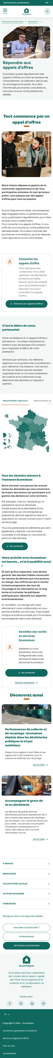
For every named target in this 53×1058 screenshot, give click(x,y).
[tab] (15, 401)
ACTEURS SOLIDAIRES (13, 894)
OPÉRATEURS (9, 904)
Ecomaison (26, 961)
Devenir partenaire (25, 683)
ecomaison (26, 11)
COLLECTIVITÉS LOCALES (15, 884)
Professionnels (26, 936)
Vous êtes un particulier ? (26, 927)
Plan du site (9, 1046)
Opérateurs (33, 22)
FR (47, 3)
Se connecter (47, 11)
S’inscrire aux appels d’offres (28, 304)
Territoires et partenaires (16, 3)
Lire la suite (39, 765)
